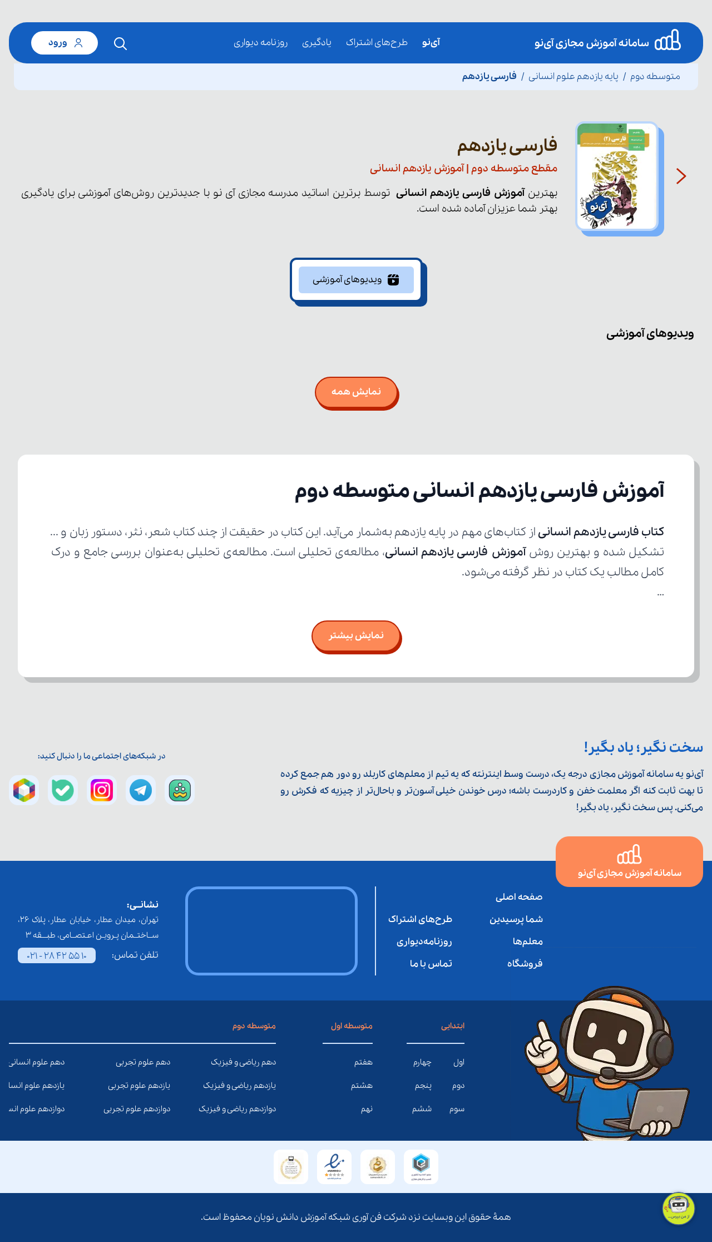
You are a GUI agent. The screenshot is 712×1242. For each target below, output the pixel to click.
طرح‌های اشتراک (377, 42)
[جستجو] (120, 44)
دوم (458, 1085)
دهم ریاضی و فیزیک (267, 1062)
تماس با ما (431, 964)
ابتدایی (452, 1026)
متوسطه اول (352, 1026)
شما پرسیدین (516, 919)
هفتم (363, 1062)
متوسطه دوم (655, 76)
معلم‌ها (528, 941)
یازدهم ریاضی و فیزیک (267, 1085)
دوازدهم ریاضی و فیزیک (267, 1109)
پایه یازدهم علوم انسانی (573, 76)
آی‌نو (430, 42)
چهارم (422, 1062)
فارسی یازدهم (489, 76)
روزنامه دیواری (261, 42)
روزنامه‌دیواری (424, 941)
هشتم (362, 1085)
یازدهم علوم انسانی (56, 1085)
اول (458, 1062)
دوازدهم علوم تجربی (162, 1109)
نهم (367, 1109)
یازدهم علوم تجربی (162, 1085)
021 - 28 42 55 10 (57, 956)
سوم (456, 1109)
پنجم (423, 1085)
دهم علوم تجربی (162, 1062)
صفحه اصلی (519, 897)
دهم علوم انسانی (56, 1062)
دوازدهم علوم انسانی (56, 1109)
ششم (422, 1109)
